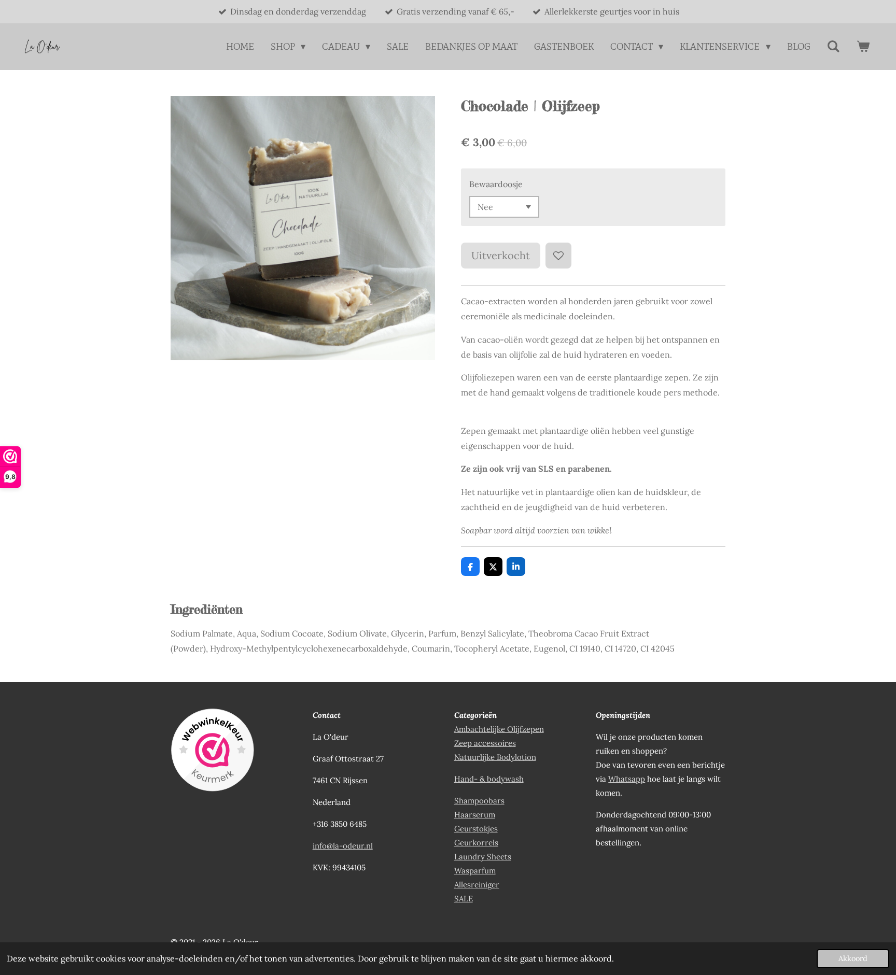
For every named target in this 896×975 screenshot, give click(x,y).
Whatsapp (626, 779)
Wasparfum (475, 870)
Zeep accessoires (485, 743)
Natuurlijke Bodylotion (495, 757)
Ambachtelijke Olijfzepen (499, 729)
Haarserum (474, 814)
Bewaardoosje (496, 184)
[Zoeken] (833, 46)
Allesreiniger (476, 884)
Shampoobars (479, 801)
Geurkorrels (476, 842)
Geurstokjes (476, 828)
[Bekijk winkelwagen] (863, 46)
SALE (463, 898)
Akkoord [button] (852, 958)
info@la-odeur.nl (343, 846)
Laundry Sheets (482, 856)
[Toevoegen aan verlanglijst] (558, 256)
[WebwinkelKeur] (212, 752)
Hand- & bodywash (489, 779)
